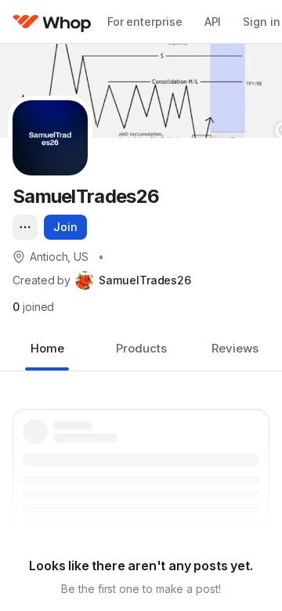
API (213, 21)
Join (65, 226)
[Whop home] (52, 22)
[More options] (25, 227)
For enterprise (145, 21)
